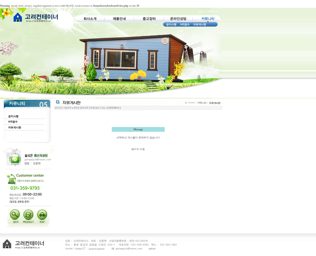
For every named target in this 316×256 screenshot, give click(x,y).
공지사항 (171, 24)
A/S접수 (185, 24)
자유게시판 (199, 24)
